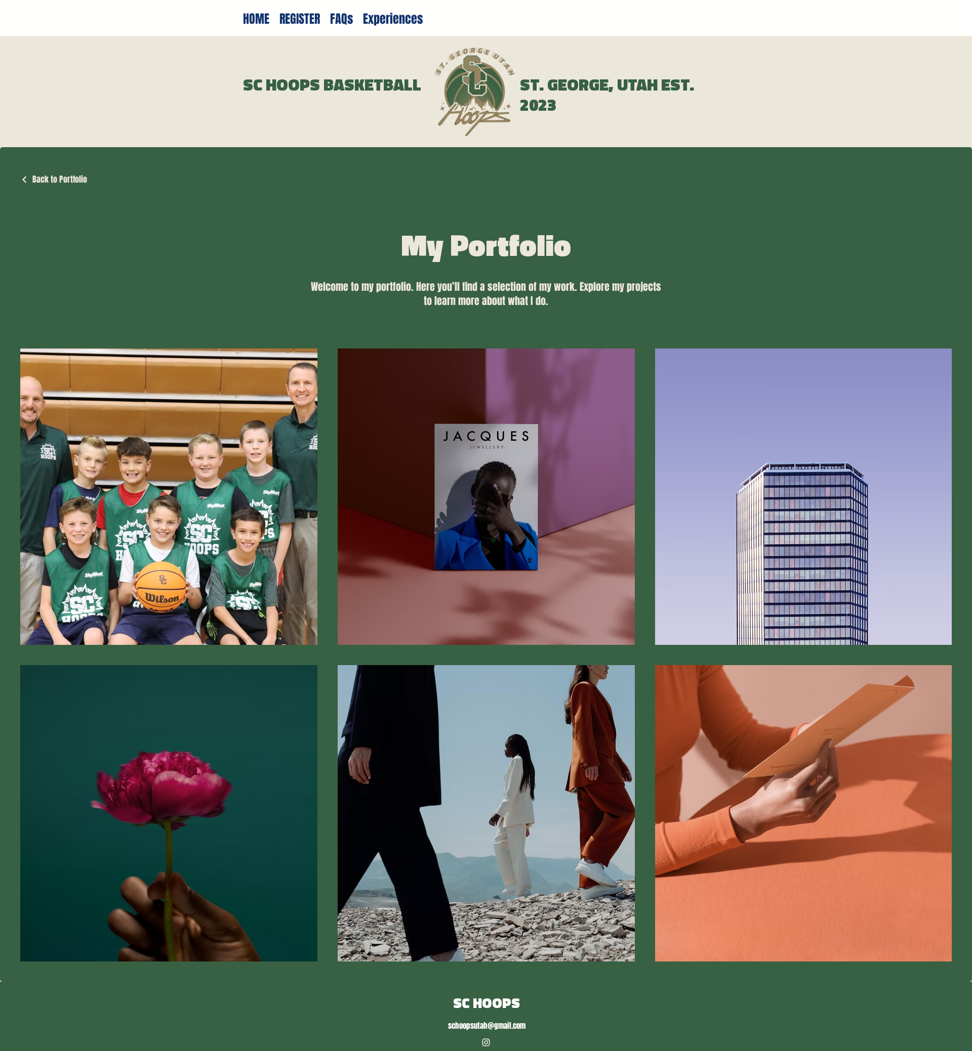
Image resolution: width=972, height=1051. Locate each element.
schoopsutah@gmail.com (486, 1025)
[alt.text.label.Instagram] (486, 1042)
